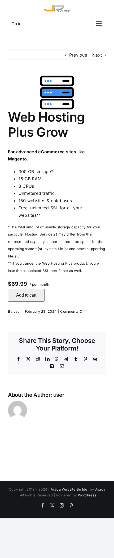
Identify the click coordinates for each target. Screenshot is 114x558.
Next (97, 55)
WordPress (87, 495)
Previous (78, 55)
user (17, 311)
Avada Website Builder (70, 489)
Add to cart (26, 295)
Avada (100, 489)
